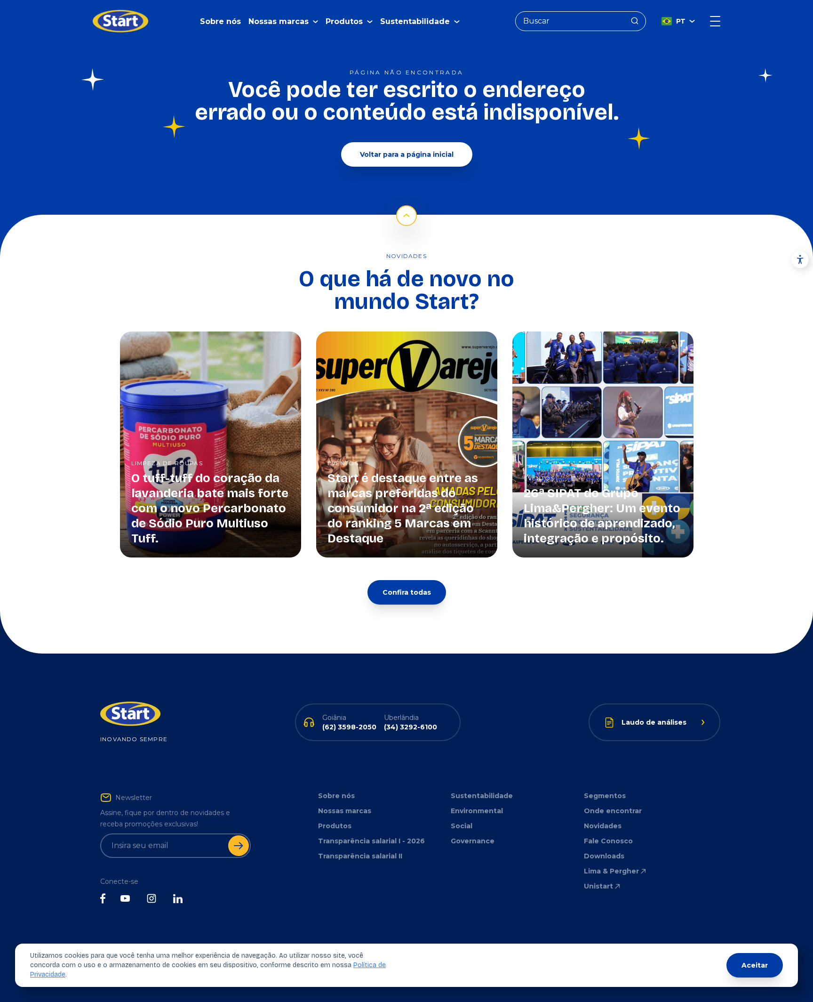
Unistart (598, 886)
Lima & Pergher (611, 871)
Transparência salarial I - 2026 (371, 841)
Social (461, 826)
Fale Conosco (608, 841)
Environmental (477, 811)
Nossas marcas (344, 811)
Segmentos (605, 796)
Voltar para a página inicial (407, 154)
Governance (472, 841)
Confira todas (407, 592)
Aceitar (754, 965)
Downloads (604, 856)
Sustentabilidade (482, 796)
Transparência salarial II (360, 856)
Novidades (603, 826)
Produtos (334, 826)
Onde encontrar (613, 811)
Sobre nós (220, 21)
